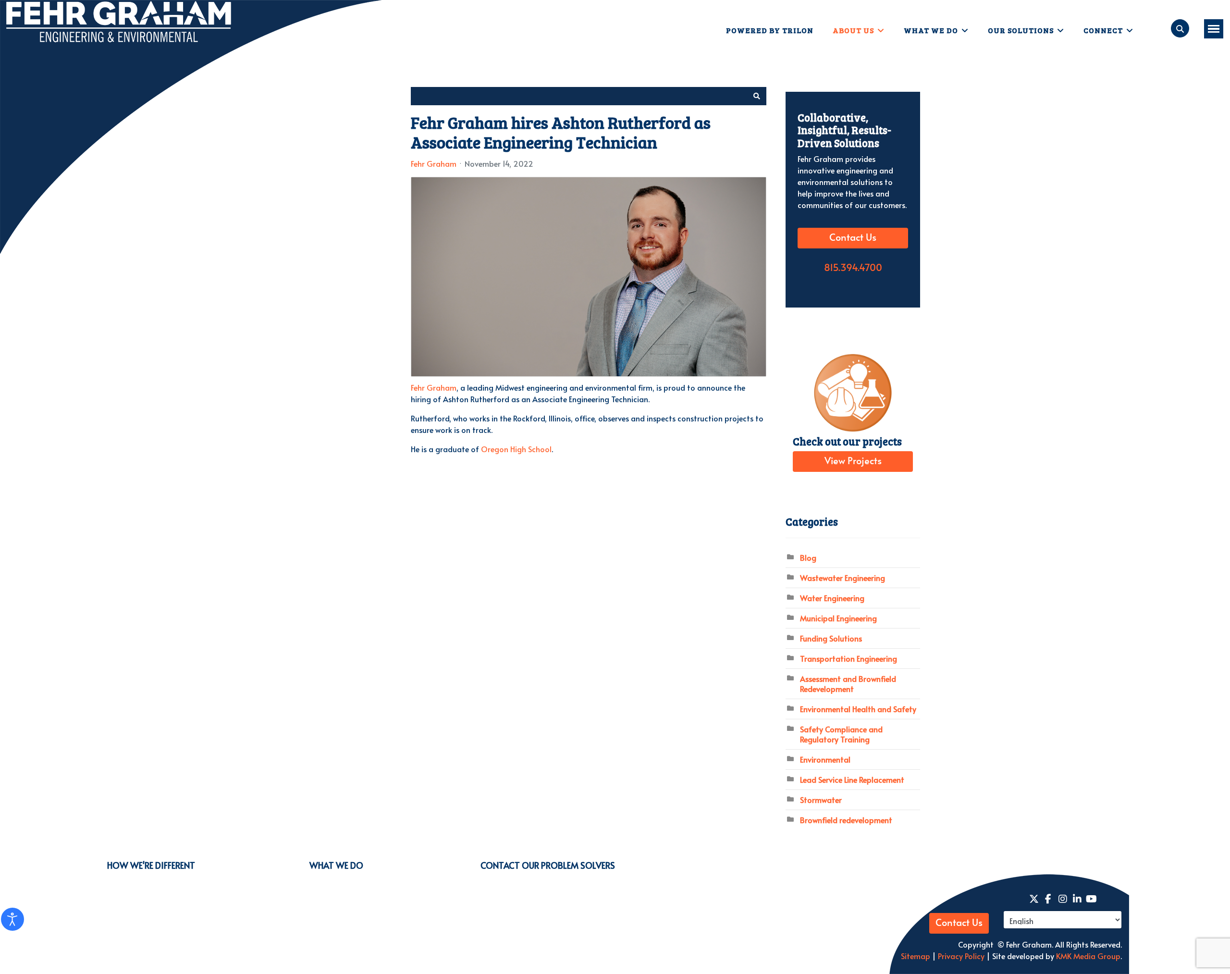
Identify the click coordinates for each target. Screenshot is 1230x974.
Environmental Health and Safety (858, 708)
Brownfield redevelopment (846, 819)
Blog (808, 557)
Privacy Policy (960, 955)
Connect (1103, 30)
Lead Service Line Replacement (852, 779)
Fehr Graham (433, 163)
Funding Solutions (831, 638)
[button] (756, 96)
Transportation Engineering (848, 658)
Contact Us (852, 238)
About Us (853, 30)
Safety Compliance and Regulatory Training (841, 734)
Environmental (825, 759)
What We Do (931, 30)
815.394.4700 (853, 268)
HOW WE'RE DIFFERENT (151, 865)
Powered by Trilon (769, 30)
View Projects (853, 461)
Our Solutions (1021, 30)
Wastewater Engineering (842, 577)
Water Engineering (832, 597)
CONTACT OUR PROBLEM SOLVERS (547, 865)
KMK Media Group (1088, 955)
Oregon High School (516, 449)
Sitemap (915, 955)
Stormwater (821, 799)
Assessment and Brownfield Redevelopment (848, 683)
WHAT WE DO (336, 865)
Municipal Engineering (838, 618)
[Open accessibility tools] (12, 919)
